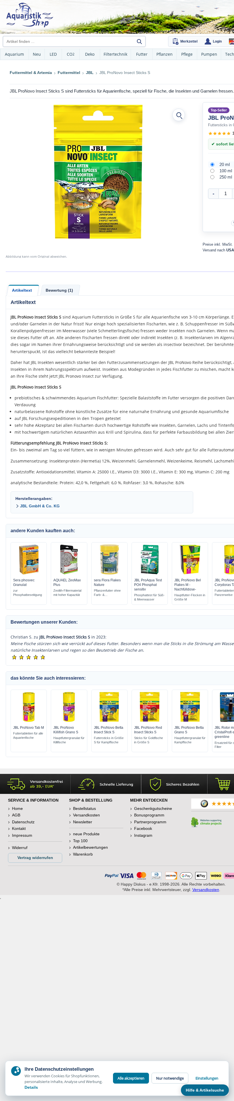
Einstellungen (206, 1078)
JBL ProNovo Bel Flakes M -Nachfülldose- (187, 584)
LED (53, 54)
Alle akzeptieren (131, 1078)
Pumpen (209, 54)
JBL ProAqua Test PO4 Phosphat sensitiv (148, 584)
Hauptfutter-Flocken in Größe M (189, 597)
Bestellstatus (84, 808)
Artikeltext (22, 290)
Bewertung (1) (59, 290)
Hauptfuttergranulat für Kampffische (189, 740)
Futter (142, 54)
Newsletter (82, 822)
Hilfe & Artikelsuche (205, 1090)
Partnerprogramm (150, 822)
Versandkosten (86, 815)
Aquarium (14, 54)
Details (31, 1087)
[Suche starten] (139, 41)
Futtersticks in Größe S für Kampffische (109, 740)
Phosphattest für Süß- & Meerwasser (149, 597)
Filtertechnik (115, 54)
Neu (37, 54)
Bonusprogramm (149, 815)
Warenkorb (83, 854)
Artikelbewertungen (90, 847)
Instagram (143, 835)
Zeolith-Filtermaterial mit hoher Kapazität (67, 592)
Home (17, 808)
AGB (16, 815)
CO (70, 54)
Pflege (187, 54)
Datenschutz (23, 822)
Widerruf (19, 847)
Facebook (143, 828)
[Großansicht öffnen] (178, 115)
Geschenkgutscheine (153, 808)
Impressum (22, 835)
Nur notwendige (170, 1078)
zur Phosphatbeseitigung (27, 592)
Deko (89, 54)
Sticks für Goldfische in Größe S (148, 740)
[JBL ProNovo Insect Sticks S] (97, 172)
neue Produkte (86, 834)
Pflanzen (164, 54)
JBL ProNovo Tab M (28, 728)
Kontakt (19, 828)
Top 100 (80, 840)
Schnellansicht (29, 573)
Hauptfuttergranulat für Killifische (68, 740)
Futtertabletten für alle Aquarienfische (28, 735)
